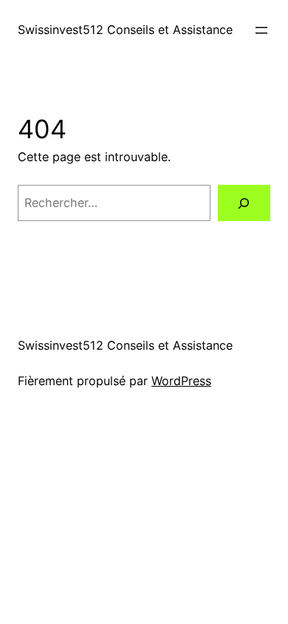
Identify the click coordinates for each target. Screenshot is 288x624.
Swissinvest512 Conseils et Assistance (125, 29)
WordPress (181, 380)
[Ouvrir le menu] (261, 30)
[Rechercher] (244, 203)
